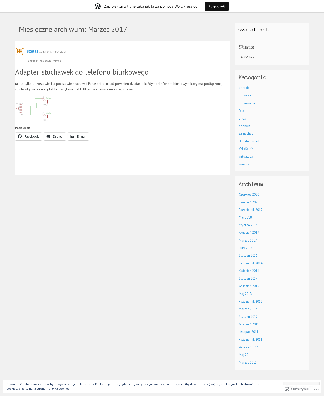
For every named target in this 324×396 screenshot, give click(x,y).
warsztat (245, 164)
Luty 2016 (246, 248)
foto (242, 111)
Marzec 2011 (248, 362)
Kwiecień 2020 (249, 202)
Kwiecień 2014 (249, 271)
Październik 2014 (250, 263)
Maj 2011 (245, 355)
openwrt (244, 126)
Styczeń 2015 (248, 255)
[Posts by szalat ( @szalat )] (19, 53)
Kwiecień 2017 (249, 232)
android (244, 88)
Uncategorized (249, 141)
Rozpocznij (217, 6)
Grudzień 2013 (249, 286)
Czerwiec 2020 (249, 194)
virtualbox (246, 156)
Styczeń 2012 (248, 316)
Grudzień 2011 (249, 324)
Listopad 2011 (248, 332)
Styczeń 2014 (248, 278)
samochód (246, 133)
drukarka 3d (247, 95)
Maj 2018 (245, 217)
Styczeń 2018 (248, 225)
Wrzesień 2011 (249, 347)
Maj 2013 (245, 294)
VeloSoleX (246, 149)
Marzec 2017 (248, 240)
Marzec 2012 (248, 309)
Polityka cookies (58, 388)
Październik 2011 (250, 339)
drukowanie (247, 103)
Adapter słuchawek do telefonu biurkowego (82, 72)
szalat (32, 51)
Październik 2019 (250, 210)
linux (242, 118)
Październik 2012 (250, 301)
